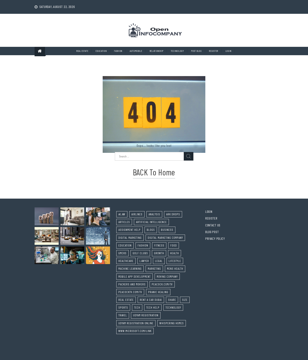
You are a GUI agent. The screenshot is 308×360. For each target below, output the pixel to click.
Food (173, 245)
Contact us (212, 225)
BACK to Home (154, 172)
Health (174, 253)
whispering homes (171, 323)
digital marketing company (165, 237)
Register (213, 50)
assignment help (129, 229)
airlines (136, 214)
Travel (122, 315)
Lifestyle (175, 261)
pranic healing (158, 292)
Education (101, 50)
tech (137, 307)
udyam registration (145, 315)
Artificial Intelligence (151, 222)
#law (121, 214)
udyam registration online (135, 323)
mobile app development (134, 276)
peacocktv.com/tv (130, 292)
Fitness (159, 245)
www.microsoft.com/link (134, 331)
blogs (151, 229)
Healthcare (125, 261)
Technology (177, 50)
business (167, 229)
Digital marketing (130, 237)
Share (172, 299)
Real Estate (82, 50)
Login (228, 50)
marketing (154, 268)
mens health (175, 268)
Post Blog (196, 50)
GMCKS (122, 253)
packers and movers (132, 284)
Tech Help (152, 307)
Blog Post (212, 232)
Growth (159, 253)
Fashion (118, 50)
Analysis (154, 214)
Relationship (156, 50)
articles (124, 222)
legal (159, 261)
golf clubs (140, 253)
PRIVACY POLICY (215, 238)
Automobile (136, 50)
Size (185, 299)
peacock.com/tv (162, 284)
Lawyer (144, 261)
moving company (167, 276)
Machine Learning (130, 268)
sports (123, 307)
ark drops (173, 214)
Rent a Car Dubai (151, 299)
